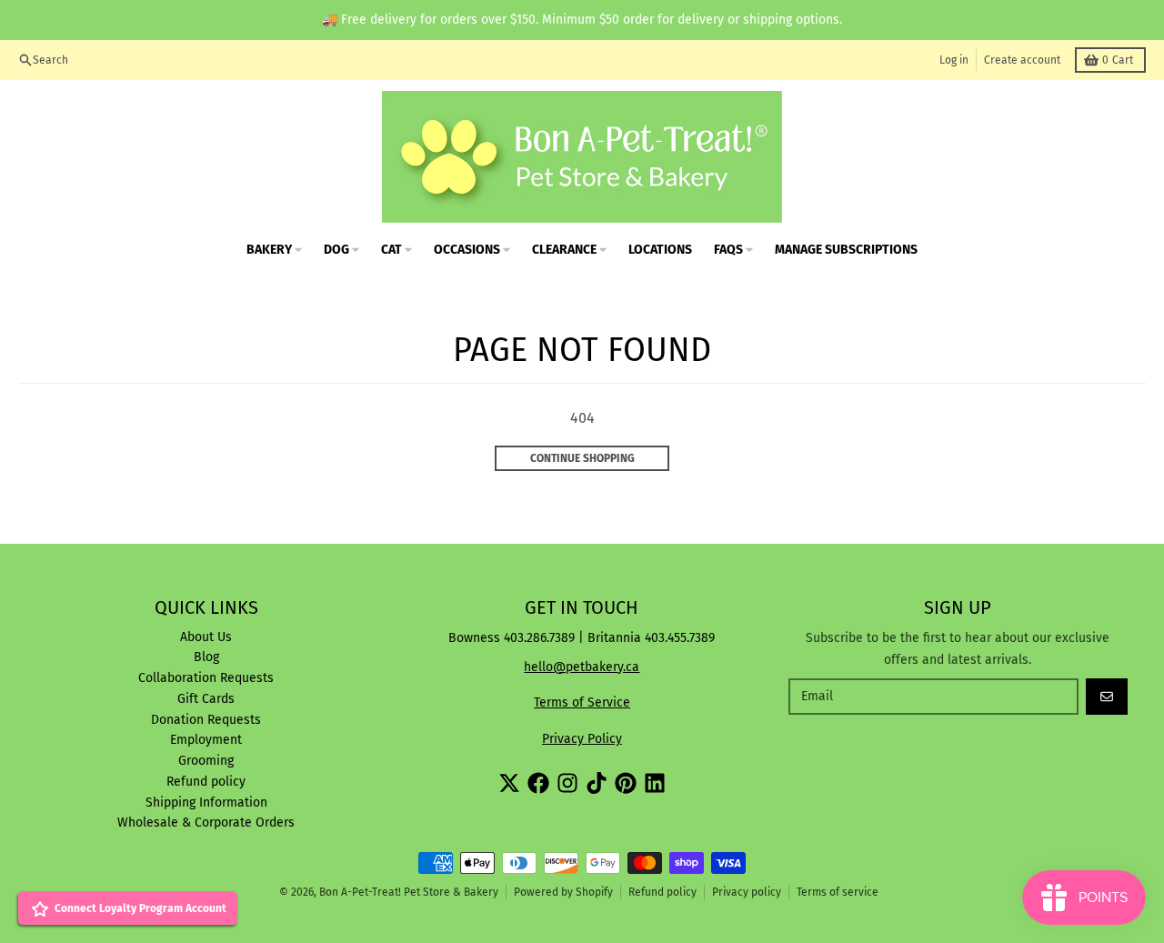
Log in (953, 60)
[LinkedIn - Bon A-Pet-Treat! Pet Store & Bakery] (655, 783)
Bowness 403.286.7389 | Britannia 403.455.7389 (581, 638)
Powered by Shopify (563, 892)
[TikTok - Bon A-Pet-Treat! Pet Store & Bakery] (596, 783)
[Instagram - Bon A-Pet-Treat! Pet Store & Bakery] (567, 783)
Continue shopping (582, 458)
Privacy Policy (582, 739)
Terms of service (837, 892)
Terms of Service (582, 702)
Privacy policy (746, 892)
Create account (1022, 60)
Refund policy (662, 892)
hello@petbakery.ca (581, 667)
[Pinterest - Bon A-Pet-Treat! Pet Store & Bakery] (626, 783)
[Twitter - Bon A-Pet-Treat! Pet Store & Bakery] (509, 783)
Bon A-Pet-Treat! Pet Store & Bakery (408, 892)
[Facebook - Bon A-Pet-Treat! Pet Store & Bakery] (538, 783)
